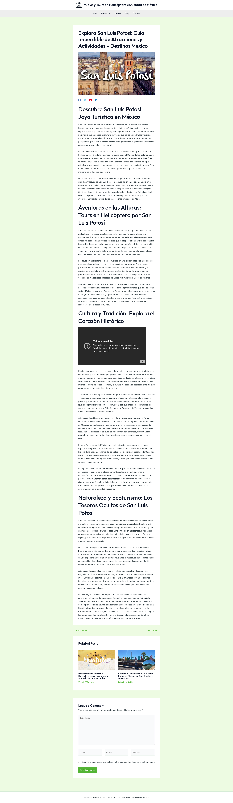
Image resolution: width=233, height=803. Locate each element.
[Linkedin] (96, 100)
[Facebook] (79, 100)
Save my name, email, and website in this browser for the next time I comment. (118, 762)
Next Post (153, 630)
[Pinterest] (90, 100)
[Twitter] (85, 100)
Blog (92, 682)
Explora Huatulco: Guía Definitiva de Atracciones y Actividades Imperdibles (93, 676)
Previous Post (81, 630)
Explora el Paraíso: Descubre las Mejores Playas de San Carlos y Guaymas (135, 676)
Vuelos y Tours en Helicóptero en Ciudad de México (120, 5)
